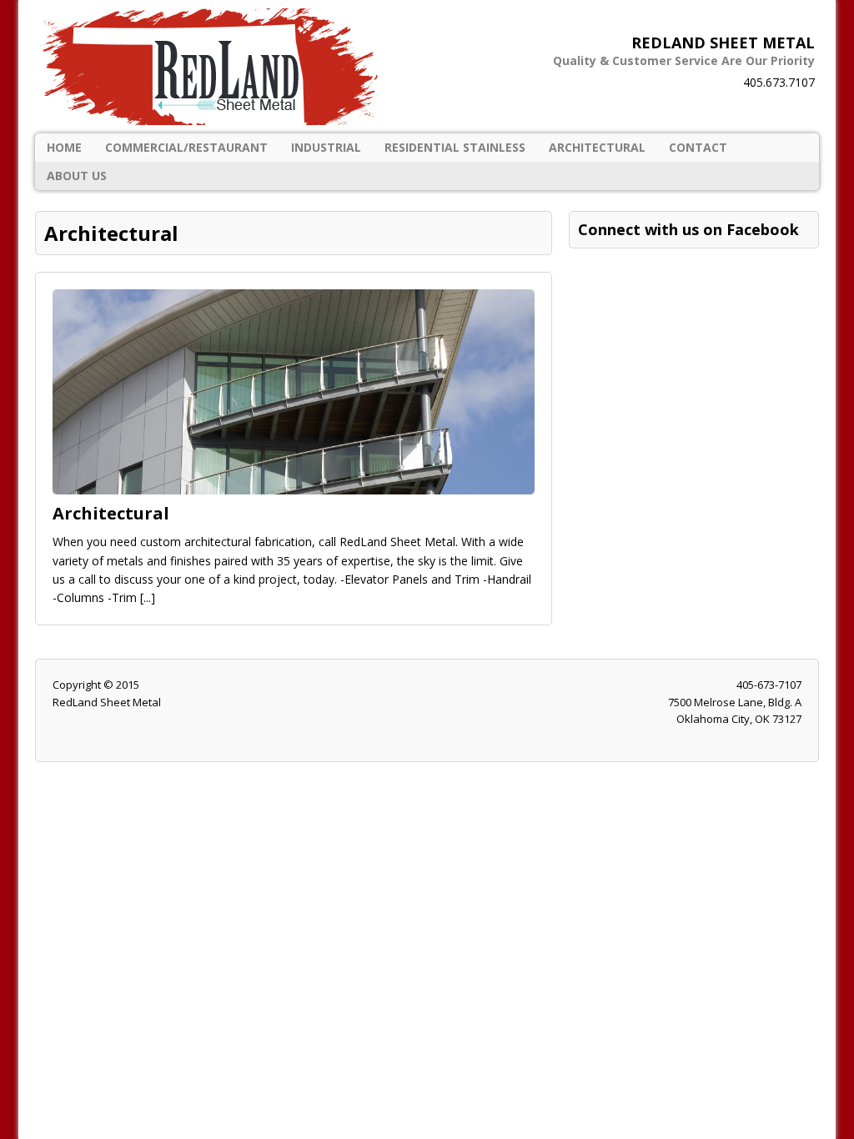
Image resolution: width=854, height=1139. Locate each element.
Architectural (597, 147)
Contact (698, 147)
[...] (147, 597)
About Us (77, 175)
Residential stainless (454, 147)
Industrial (326, 147)
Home (64, 147)
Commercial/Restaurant (186, 147)
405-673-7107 (768, 684)
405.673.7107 (779, 82)
